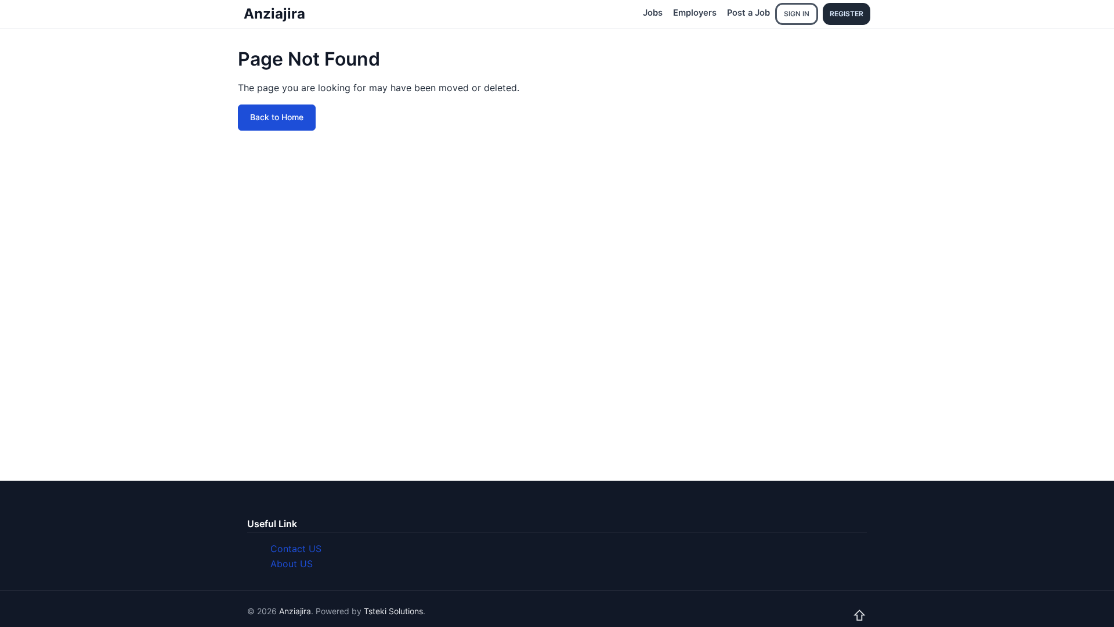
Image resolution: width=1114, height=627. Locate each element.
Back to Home (276, 117)
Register (846, 13)
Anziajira (274, 13)
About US (291, 564)
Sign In (796, 13)
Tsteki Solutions (393, 611)
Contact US (295, 548)
